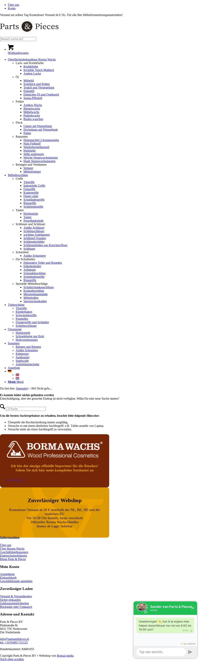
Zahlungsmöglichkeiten (14, 603)
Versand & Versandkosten (16, 596)
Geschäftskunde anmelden (16, 581)
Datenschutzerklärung (13, 555)
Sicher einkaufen (10, 599)
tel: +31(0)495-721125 (14, 642)
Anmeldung (7, 574)
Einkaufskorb (8, 577)
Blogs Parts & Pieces (13, 559)
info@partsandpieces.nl (14, 639)
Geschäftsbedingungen (14, 552)
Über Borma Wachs (12, 548)
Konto (12, 8)
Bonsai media (65, 655)
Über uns (13, 4)
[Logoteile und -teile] (29, 35)
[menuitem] (104, 5)
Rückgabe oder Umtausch (16, 606)
